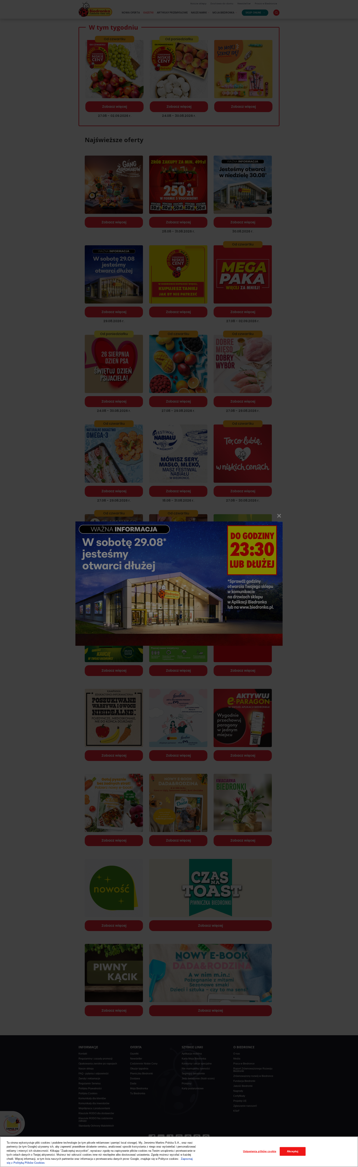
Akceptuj (292, 1151)
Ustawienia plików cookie (259, 1151)
